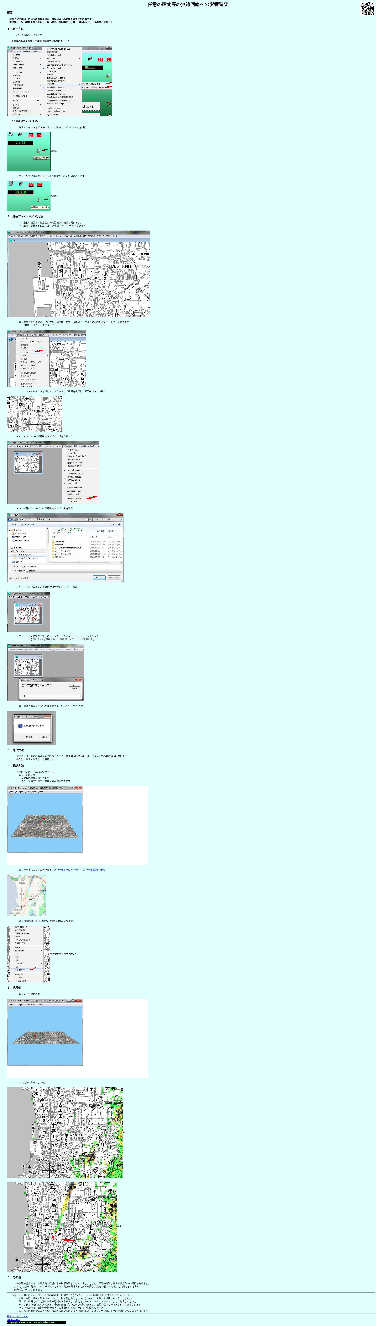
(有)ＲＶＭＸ (13, 1319)
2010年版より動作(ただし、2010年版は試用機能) (79, 869)
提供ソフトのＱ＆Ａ (17, 1316)
